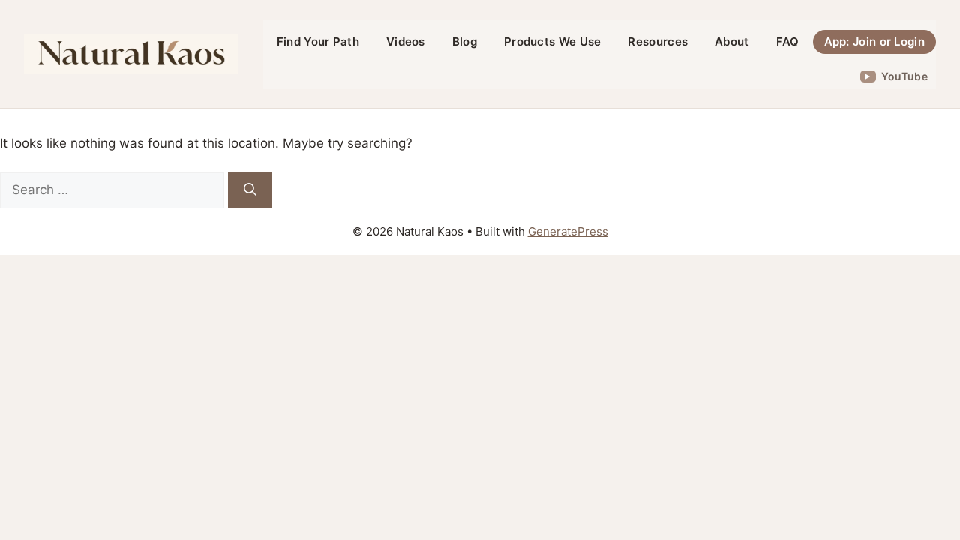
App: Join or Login (874, 41)
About (732, 41)
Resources (658, 41)
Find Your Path (318, 41)
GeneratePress (568, 231)
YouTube (904, 76)
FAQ (788, 41)
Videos (405, 41)
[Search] (250, 190)
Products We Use (553, 41)
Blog (464, 41)
